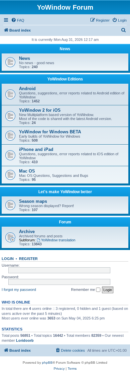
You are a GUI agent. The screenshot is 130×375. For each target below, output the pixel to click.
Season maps (33, 201)
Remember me (83, 290)
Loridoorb (25, 340)
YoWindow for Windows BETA (50, 131)
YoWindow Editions (65, 79)
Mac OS (27, 171)
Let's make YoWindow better (65, 191)
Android (27, 88)
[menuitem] (17, 20)
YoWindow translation (58, 240)
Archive (27, 231)
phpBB (47, 362)
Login (8, 259)
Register (28, 259)
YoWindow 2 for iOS (40, 110)
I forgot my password (19, 290)
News (65, 49)
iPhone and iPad (36, 149)
